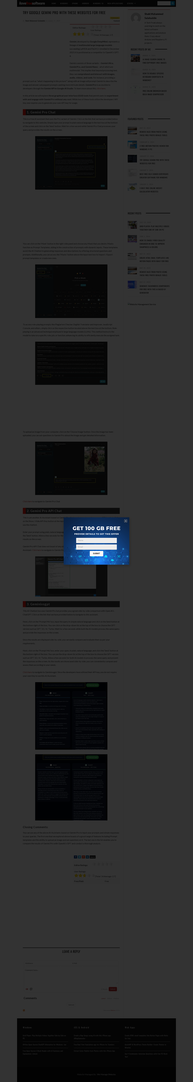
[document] (96, 541)
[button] (126, 521)
